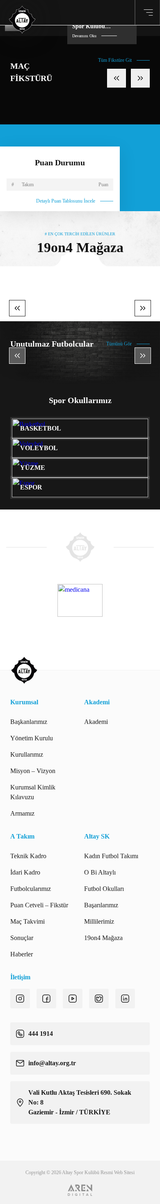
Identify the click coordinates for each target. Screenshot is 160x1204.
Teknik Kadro (28, 855)
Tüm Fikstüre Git (115, 60)
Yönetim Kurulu (31, 738)
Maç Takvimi (27, 921)
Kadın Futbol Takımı (111, 855)
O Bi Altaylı (100, 872)
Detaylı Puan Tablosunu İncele (65, 201)
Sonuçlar (21, 937)
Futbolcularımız (30, 888)
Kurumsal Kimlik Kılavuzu (32, 792)
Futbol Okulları (104, 888)
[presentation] (116, 78)
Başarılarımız (101, 905)
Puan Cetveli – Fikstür (39, 905)
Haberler (21, 954)
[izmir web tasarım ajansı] (80, 1190)
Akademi (96, 721)
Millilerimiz (99, 921)
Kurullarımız (26, 754)
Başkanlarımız (28, 721)
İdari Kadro (25, 872)
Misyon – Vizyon (32, 770)
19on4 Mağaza (103, 937)
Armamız (22, 813)
